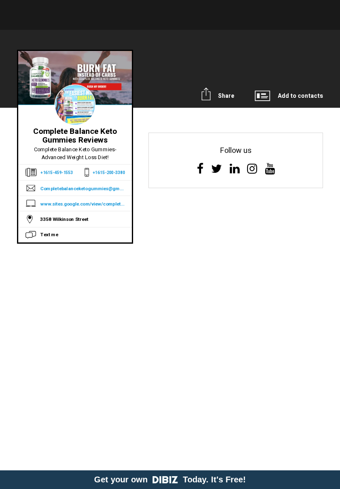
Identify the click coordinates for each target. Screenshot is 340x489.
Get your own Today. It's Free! (170, 479)
